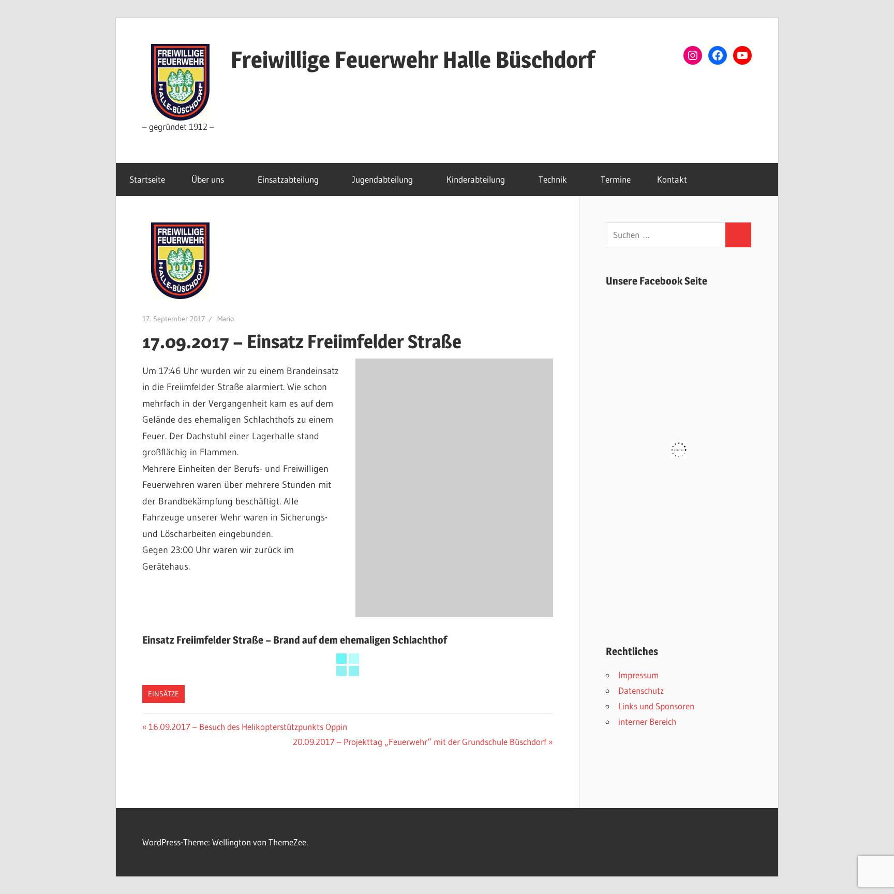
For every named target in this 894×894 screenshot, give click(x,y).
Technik (553, 179)
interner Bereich (647, 721)
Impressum (638, 674)
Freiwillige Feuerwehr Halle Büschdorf (413, 59)
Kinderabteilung (475, 179)
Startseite (147, 179)
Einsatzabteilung (288, 179)
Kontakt (672, 179)
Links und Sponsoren (656, 706)
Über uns (207, 179)
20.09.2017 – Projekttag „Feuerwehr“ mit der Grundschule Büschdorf (419, 741)
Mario (225, 318)
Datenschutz (641, 690)
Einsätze (163, 693)
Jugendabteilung (382, 179)
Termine (616, 179)
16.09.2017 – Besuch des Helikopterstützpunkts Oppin (247, 726)
